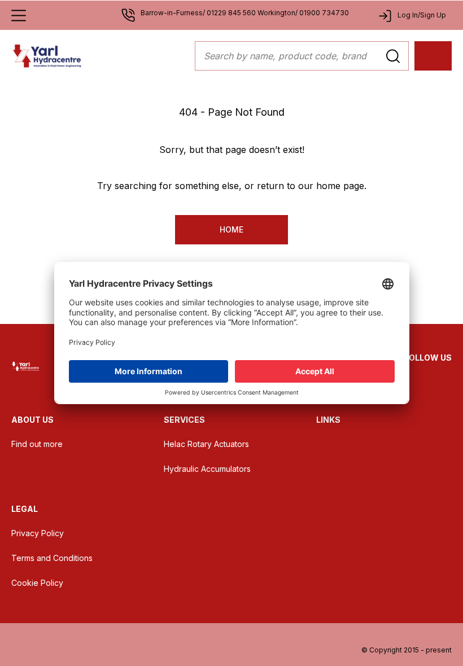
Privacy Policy (37, 533)
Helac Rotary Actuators (206, 444)
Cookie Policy (37, 583)
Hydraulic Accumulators (207, 469)
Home (231, 229)
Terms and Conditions (52, 558)
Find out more (37, 444)
